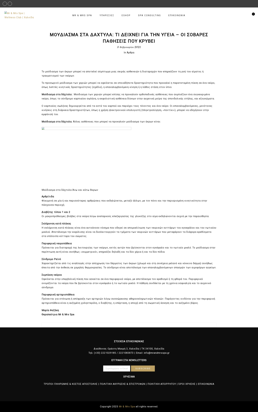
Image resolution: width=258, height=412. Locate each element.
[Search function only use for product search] (245, 15)
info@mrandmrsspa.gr (157, 352)
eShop (126, 15)
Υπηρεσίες (107, 15)
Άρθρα (130, 52)
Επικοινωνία (176, 15)
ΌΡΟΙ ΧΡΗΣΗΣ (186, 384)
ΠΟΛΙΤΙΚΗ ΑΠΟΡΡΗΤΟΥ (162, 384)
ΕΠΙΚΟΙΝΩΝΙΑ (206, 384)
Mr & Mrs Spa (82, 15)
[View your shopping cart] (251, 15)
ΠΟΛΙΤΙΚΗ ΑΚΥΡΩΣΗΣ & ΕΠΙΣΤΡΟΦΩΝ (122, 384)
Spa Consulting (149, 15)
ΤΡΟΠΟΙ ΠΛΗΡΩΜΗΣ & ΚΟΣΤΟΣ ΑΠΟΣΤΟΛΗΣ (70, 384)
